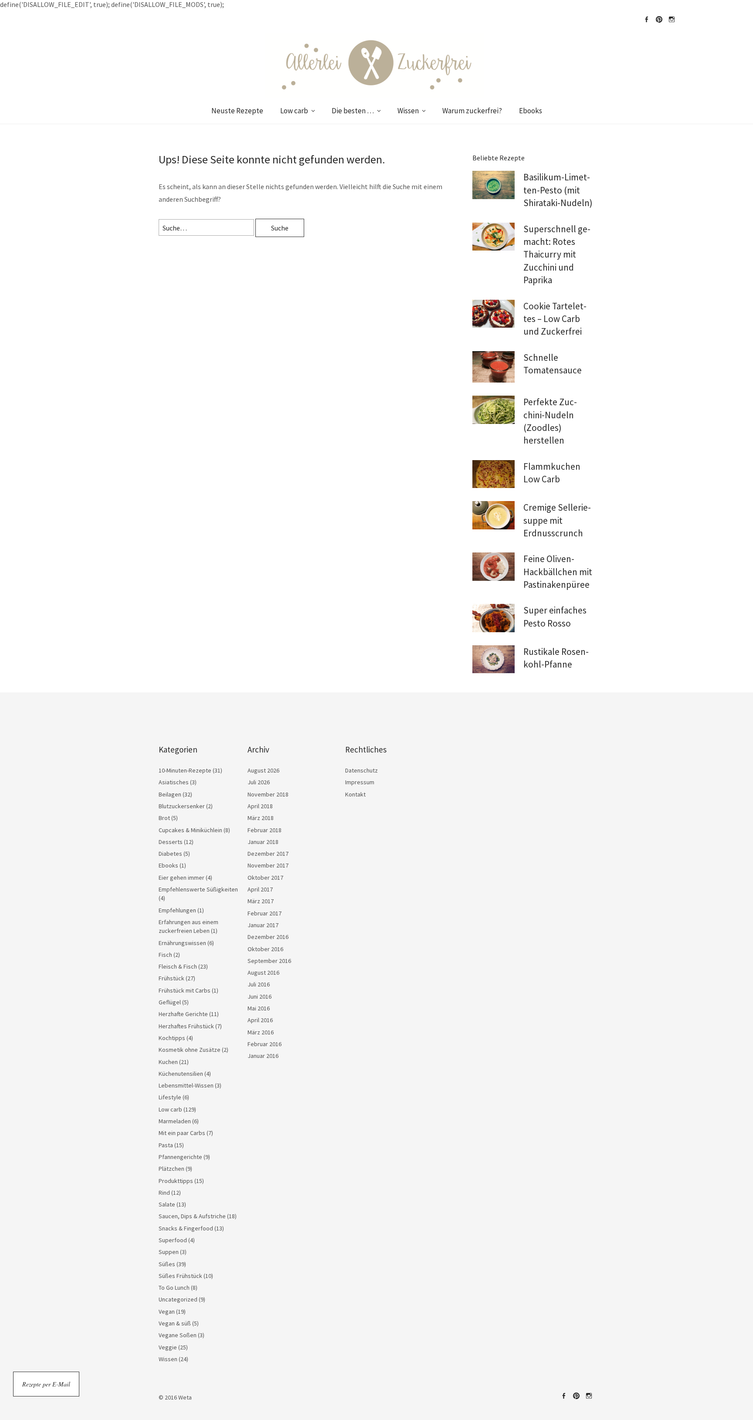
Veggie (168, 1347)
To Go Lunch (174, 1287)
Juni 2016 (259, 996)
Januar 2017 (263, 925)
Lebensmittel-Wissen (186, 1085)
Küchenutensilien (181, 1074)
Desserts (171, 842)
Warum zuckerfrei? (472, 110)
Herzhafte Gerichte (183, 1014)
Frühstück (171, 978)
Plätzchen (171, 1169)
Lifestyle (170, 1097)
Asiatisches (174, 782)
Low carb (294, 110)
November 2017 (268, 865)
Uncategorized (178, 1299)
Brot (164, 818)
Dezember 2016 (268, 937)
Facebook (646, 19)
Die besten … (353, 110)
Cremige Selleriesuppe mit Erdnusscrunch (557, 520)
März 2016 (261, 1032)
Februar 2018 (265, 830)
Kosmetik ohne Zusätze (189, 1050)
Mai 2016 (259, 1008)
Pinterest (658, 19)
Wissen (408, 110)
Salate (167, 1204)
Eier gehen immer (181, 877)
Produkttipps (176, 1181)
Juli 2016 (259, 984)
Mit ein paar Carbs (182, 1133)
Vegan (167, 1311)
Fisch (165, 955)
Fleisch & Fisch (178, 966)
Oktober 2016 (265, 949)
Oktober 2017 (265, 877)
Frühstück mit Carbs (184, 990)
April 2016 (260, 1020)
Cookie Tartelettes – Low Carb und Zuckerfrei (555, 319)
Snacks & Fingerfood (186, 1228)
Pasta (166, 1145)
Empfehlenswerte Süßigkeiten (198, 889)
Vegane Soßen (178, 1335)
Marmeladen (175, 1121)
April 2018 (260, 806)
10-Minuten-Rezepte (185, 770)
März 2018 (261, 818)
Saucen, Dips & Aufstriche (192, 1216)
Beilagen (170, 794)
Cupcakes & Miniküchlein (190, 830)
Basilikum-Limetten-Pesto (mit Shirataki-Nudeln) (558, 190)
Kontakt (355, 794)
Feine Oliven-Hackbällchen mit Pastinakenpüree (557, 571)
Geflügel (170, 1002)
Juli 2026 (259, 782)
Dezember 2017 (268, 853)
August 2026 (263, 770)
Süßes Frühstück (180, 1276)
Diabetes (170, 853)
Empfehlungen (177, 910)
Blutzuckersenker (182, 806)
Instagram (671, 19)
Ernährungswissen (182, 943)
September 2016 (269, 961)
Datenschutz (361, 770)
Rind (164, 1192)
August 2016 (263, 972)
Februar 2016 (265, 1044)
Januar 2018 (263, 842)
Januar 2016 (263, 1056)
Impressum (359, 782)
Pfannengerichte (180, 1157)
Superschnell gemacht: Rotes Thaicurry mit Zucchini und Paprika (556, 254)
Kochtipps (172, 1038)
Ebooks (530, 110)
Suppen (169, 1252)
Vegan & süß (175, 1323)
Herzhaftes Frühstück (186, 1026)
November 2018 (268, 794)
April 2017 (260, 889)
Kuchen (168, 1062)
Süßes (167, 1264)
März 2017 (261, 901)
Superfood (173, 1240)
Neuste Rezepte (237, 110)
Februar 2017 (265, 913)
